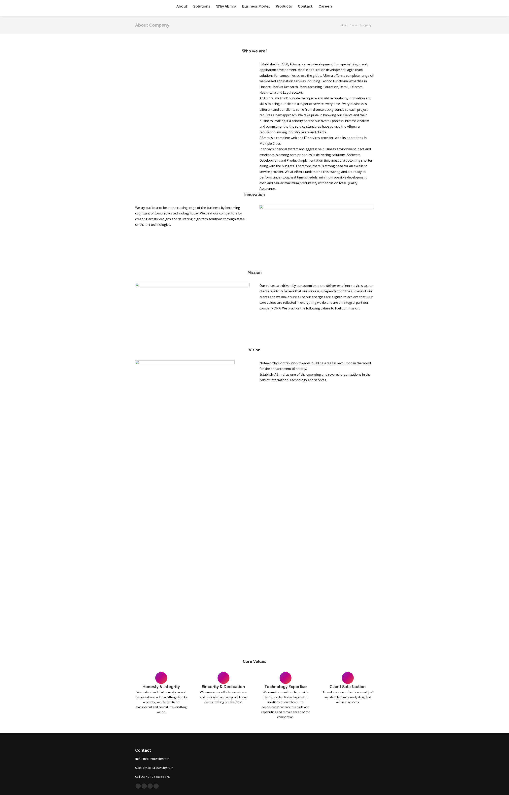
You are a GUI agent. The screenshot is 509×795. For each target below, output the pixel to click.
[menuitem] (181, 6)
